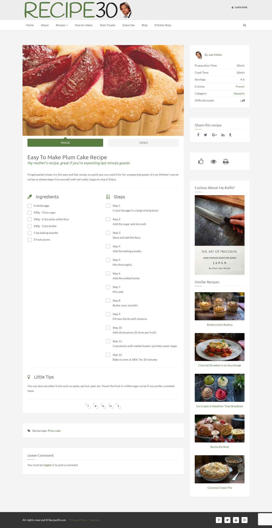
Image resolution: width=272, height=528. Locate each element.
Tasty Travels (107, 25)
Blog (144, 25)
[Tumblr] (230, 135)
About (45, 25)
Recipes (61, 25)
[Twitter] (205, 135)
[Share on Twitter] (95, 405)
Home (30, 25)
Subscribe (241, 7)
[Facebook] (198, 135)
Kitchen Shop (163, 25)
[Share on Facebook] (88, 405)
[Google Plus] (214, 135)
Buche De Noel (219, 446)
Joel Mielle (215, 54)
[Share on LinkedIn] (110, 405)
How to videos (84, 25)
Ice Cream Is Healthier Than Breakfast (219, 406)
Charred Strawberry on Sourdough (219, 365)
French (240, 86)
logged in (48, 465)
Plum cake (54, 430)
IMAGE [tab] (65, 142)
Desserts (239, 93)
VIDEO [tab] (143, 142)
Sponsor (95, 520)
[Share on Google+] (103, 405)
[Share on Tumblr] (118, 405)
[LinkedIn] (222, 135)
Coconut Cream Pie (219, 487)
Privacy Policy (78, 520)
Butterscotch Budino (220, 324)
